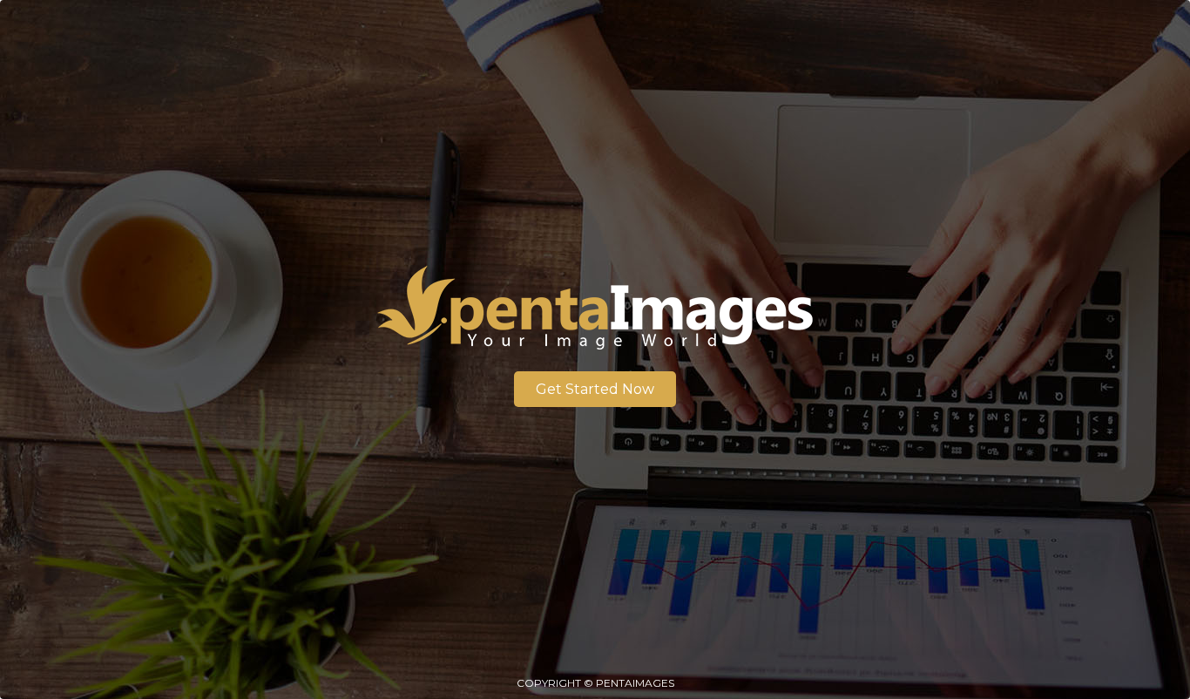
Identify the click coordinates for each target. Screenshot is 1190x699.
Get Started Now (595, 389)
